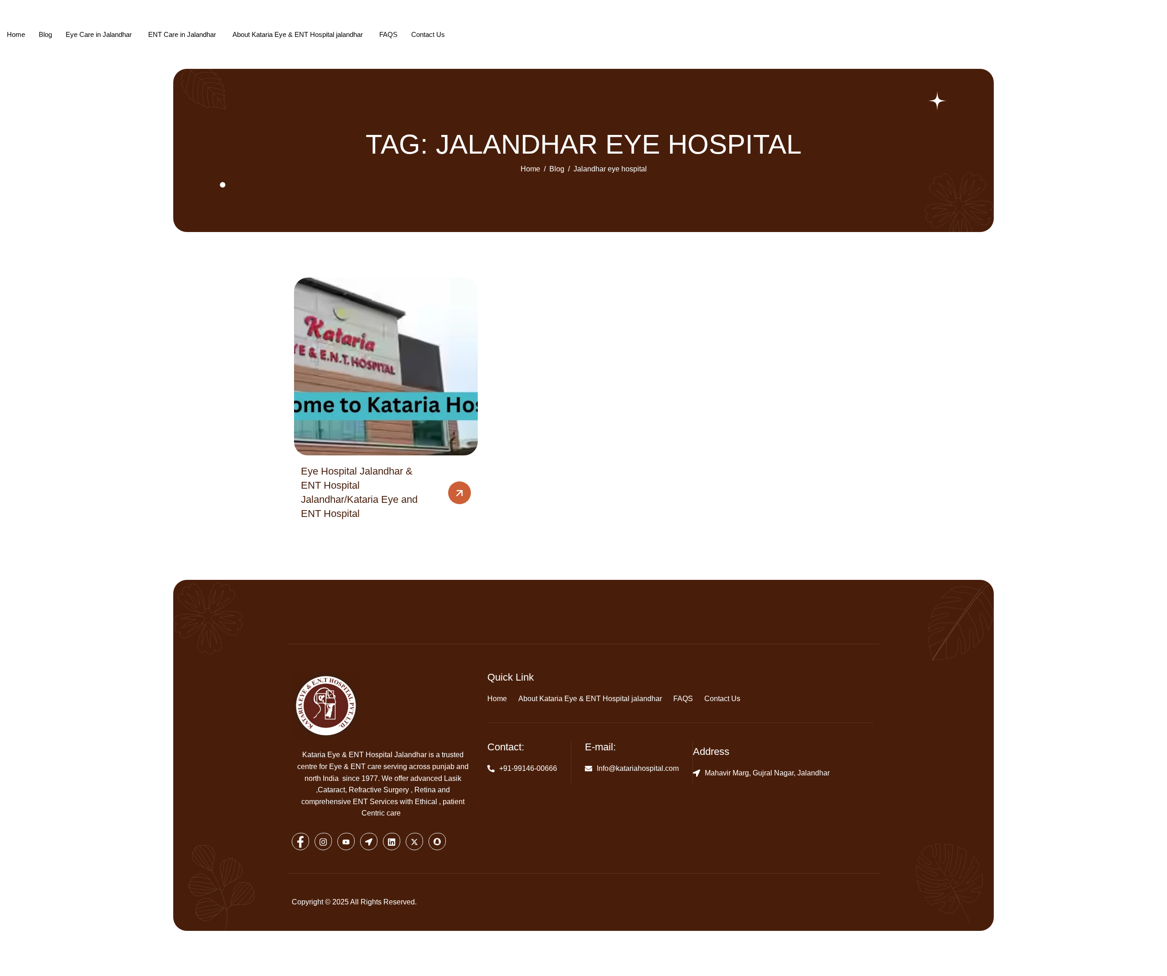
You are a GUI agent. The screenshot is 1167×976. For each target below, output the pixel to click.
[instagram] (323, 841)
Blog (45, 34)
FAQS (388, 34)
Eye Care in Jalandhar (99, 34)
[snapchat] (437, 841)
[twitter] (414, 841)
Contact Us (428, 34)
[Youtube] (346, 841)
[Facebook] (300, 841)
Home (16, 34)
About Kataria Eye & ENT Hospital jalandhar (297, 34)
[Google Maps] (368, 841)
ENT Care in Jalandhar (182, 34)
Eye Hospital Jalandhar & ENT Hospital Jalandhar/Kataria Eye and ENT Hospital (359, 492)
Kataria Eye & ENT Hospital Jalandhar (364, 755)
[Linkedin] (391, 841)
